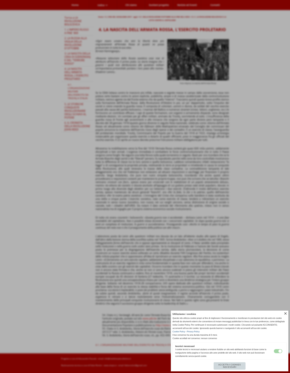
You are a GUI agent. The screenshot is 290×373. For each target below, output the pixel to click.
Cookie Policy (179, 331)
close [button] (285, 313)
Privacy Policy (193, 331)
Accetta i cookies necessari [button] (229, 366)
